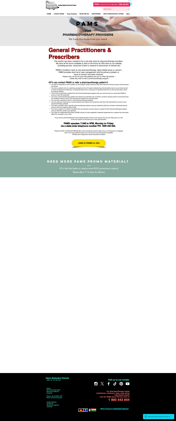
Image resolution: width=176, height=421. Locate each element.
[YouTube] (127, 383)
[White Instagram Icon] (96, 383)
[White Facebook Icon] (108, 383)
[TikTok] (115, 383)
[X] (102, 383)
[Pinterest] (121, 383)
